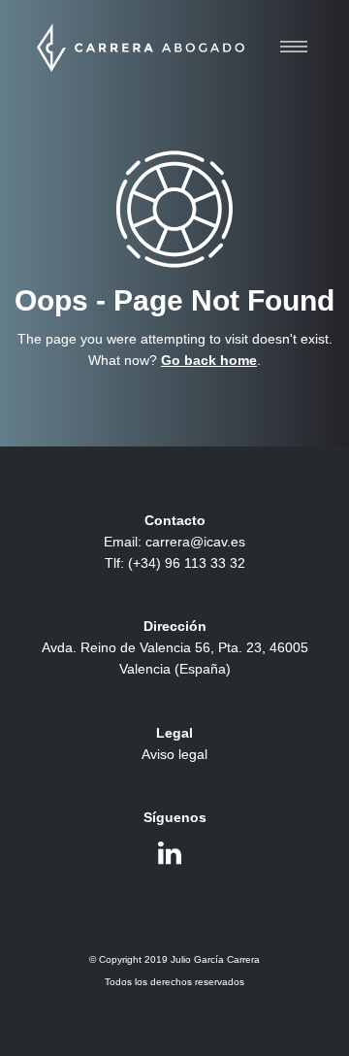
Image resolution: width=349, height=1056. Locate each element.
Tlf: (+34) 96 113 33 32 (175, 563)
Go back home (209, 360)
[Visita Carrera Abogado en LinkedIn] (169, 858)
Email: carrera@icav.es (174, 541)
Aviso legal (174, 754)
